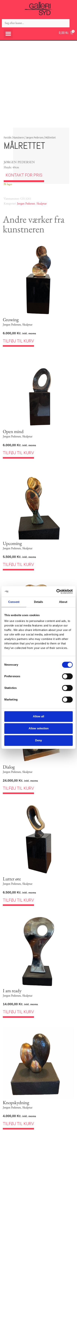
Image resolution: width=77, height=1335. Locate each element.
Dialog (9, 767)
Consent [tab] (13, 601)
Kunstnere (18, 137)
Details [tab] (38, 601)
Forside (7, 137)
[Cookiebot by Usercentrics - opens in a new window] (56, 591)
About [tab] (63, 601)
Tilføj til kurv (18, 341)
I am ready (12, 991)
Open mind (13, 431)
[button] (8, 33)
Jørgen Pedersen (34, 137)
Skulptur (41, 204)
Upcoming (12, 543)
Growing (11, 320)
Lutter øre (12, 879)
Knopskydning (16, 1102)
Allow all (38, 716)
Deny (38, 740)
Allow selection (39, 728)
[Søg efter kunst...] (36, 23)
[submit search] (73, 23)
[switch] (67, 676)
